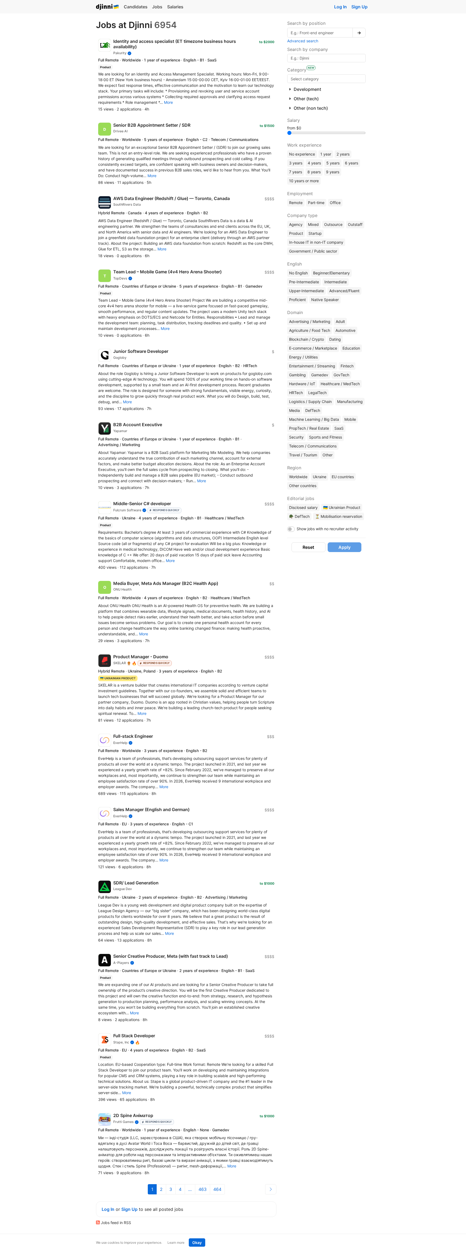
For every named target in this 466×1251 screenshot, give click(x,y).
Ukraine (319, 476)
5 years (333, 163)
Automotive (345, 330)
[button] (168, 102)
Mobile (350, 419)
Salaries (175, 6)
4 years (314, 163)
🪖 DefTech (299, 516)
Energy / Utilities (303, 357)
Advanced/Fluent (344, 290)
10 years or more (304, 180)
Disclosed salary (303, 507)
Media (294, 410)
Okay (197, 1242)
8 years (314, 172)
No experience (302, 154)
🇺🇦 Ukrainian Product (341, 507)
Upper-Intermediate (306, 290)
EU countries (343, 476)
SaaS (339, 428)
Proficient (297, 299)
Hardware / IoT (302, 383)
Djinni (107, 7)
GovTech (341, 375)
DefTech (312, 410)
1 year (325, 154)
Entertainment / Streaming (312, 366)
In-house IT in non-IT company (316, 242)
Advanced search (302, 41)
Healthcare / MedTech (340, 383)
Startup (315, 233)
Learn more (175, 1242)
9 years (332, 172)
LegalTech (317, 392)
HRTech (296, 392)
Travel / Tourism (303, 455)
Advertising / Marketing (309, 321)
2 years (343, 154)
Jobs (157, 6)
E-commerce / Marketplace (313, 348)
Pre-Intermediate (304, 282)
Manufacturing (350, 401)
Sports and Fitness (325, 437)
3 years (295, 163)
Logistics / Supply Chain (310, 401)
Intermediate (335, 282)
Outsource (333, 224)
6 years (351, 163)
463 (202, 1189)
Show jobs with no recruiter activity (327, 528)
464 (217, 1189)
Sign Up (359, 6)
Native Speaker (325, 299)
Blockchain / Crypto (306, 339)
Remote (296, 202)
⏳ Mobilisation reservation (338, 516)
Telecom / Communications (313, 446)
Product (296, 233)
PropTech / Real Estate (309, 428)
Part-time (316, 202)
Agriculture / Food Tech (309, 330)
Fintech (347, 366)
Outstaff (355, 224)
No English (298, 273)
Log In (340, 6)
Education (351, 348)
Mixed (313, 224)
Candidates (136, 6)
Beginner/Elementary (331, 273)
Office (335, 202)
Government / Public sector (313, 251)
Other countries (302, 485)
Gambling (297, 375)
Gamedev (319, 375)
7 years (295, 172)
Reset (308, 547)
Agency (296, 224)
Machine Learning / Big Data (314, 419)
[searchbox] (326, 78)
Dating (335, 339)
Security (296, 437)
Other (328, 455)
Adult (340, 321)
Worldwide (298, 476)
